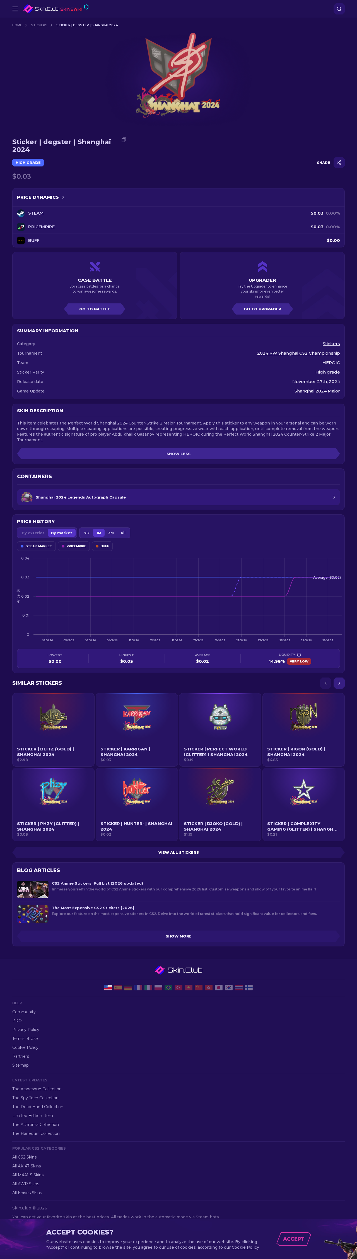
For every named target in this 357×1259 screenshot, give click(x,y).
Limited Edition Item (32, 1115)
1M (98, 533)
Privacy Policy (25, 1029)
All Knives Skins (27, 1192)
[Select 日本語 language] (219, 988)
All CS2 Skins (24, 1157)
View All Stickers (178, 852)
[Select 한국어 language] (229, 988)
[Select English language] (108, 988)
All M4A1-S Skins (28, 1174)
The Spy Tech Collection (35, 1097)
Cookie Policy (25, 1047)
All (123, 533)
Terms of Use (25, 1038)
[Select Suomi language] (249, 988)
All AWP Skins (25, 1183)
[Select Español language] (118, 988)
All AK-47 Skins (26, 1166)
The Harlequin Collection (36, 1133)
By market (61, 533)
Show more (179, 936)
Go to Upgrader (262, 309)
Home (17, 25)
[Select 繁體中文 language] (209, 988)
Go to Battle (94, 309)
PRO (17, 1020)
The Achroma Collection (35, 1124)
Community (24, 1011)
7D (87, 533)
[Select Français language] (138, 988)
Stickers (39, 25)
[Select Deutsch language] (128, 988)
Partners (20, 1056)
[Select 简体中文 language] (199, 988)
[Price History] (63, 197)
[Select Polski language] (158, 988)
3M (111, 533)
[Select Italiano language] (148, 988)
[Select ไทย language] (239, 988)
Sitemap (20, 1065)
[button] (53, 729)
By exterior (33, 533)
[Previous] (325, 683)
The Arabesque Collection (37, 1088)
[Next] (339, 683)
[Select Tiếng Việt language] (189, 988)
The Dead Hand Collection (37, 1106)
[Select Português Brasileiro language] (168, 988)
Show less (178, 453)
